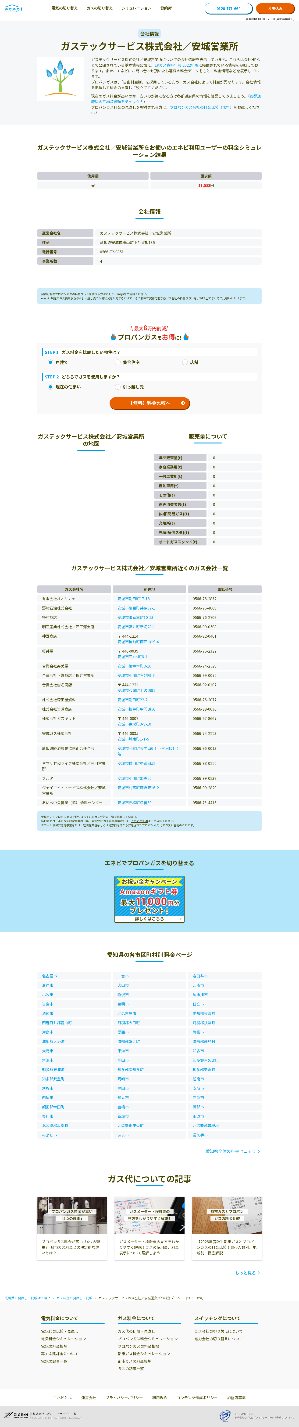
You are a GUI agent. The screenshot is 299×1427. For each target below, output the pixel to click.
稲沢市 (123, 994)
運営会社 (88, 1397)
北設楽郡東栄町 (130, 1125)
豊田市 (123, 1088)
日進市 (198, 1004)
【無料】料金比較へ (149, 403)
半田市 (123, 1060)
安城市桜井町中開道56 (136, 709)
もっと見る (245, 1273)
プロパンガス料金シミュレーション (148, 1338)
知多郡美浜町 (204, 1069)
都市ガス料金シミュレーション (144, 1353)
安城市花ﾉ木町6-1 (132, 656)
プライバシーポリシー (124, 1397)
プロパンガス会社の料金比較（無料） (202, 107)
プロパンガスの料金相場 (138, 1346)
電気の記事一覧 (54, 1361)
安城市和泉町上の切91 (136, 690)
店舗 (194, 362)
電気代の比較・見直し (59, 1331)
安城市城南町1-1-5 (133, 739)
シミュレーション (137, 8)
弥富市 (198, 1032)
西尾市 (47, 1097)
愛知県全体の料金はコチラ (231, 1151)
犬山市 (123, 985)
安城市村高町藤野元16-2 (138, 787)
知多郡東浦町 (53, 1069)
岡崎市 (123, 1079)
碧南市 (198, 1079)
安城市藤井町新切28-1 (136, 626)
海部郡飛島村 (204, 1041)
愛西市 (123, 1032)
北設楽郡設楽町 (55, 1125)
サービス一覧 (68, 1414)
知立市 (123, 1097)
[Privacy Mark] (226, 1415)
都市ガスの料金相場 (134, 1361)
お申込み (275, 8)
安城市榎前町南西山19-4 (138, 641)
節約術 (166, 8)
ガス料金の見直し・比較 (75, 1298)
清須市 (47, 1013)
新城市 (123, 1116)
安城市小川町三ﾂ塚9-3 (136, 675)
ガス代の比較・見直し (136, 1331)
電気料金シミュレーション (63, 1338)
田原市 (198, 1116)
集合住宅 (131, 362)
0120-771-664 (228, 8)
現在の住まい (68, 387)
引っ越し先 (133, 387)
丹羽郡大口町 (128, 1022)
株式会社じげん (43, 1414)
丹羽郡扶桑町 (204, 1022)
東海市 (123, 1050)
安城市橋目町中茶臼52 (136, 763)
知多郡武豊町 (53, 1079)
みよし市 (49, 1135)
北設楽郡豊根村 (206, 1125)
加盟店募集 (236, 1397)
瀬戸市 (47, 985)
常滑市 (47, 1060)
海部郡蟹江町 (128, 1041)
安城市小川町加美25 (134, 778)
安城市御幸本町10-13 (135, 617)
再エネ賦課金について (59, 1353)
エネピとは (62, 1397)
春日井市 (200, 976)
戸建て (62, 362)
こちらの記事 (139, 821)
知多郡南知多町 (130, 1069)
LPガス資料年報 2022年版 (176, 65)
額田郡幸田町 (53, 1107)
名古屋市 (49, 976)
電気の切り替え (65, 8)
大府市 (47, 1050)
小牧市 (47, 994)
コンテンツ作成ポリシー (197, 1397)
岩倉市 (47, 1004)
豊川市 (47, 1116)
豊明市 (123, 1004)
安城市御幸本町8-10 (134, 666)
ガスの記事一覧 (131, 1368)
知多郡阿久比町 (206, 1060)
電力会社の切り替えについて (218, 1338)
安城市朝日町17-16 (133, 598)
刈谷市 (47, 1088)
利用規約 (159, 1397)
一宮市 (123, 976)
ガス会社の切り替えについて (218, 1331)
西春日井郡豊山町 (57, 1022)
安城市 (198, 1088)
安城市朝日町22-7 (132, 699)
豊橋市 (123, 1107)
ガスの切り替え (100, 8)
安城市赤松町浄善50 (134, 802)
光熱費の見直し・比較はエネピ (27, 1298)
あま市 (123, 1135)
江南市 (198, 985)
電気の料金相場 (54, 1346)
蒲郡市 (198, 1107)
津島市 (47, 1032)
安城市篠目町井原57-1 (136, 608)
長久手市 (200, 1135)
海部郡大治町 (53, 1041)
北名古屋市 (126, 1013)
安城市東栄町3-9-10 (134, 724)
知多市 (198, 1050)
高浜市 (198, 1097)
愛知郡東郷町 (204, 1013)
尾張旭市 (200, 994)
